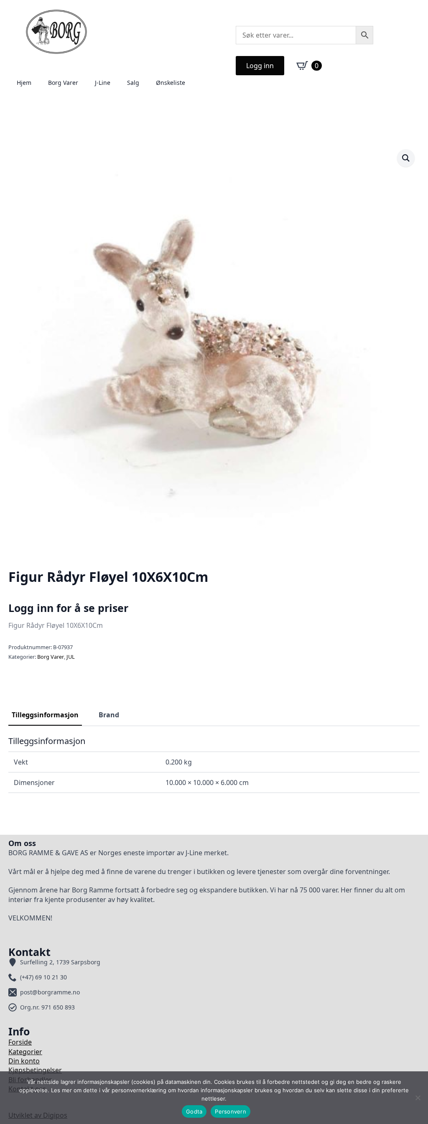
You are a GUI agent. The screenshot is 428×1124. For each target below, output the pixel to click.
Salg (133, 83)
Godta (194, 1111)
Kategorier (25, 1051)
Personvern (230, 1111)
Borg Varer (63, 83)
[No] (417, 1097)
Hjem (24, 83)
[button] (406, 158)
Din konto (24, 1060)
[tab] (45, 714)
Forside (20, 1042)
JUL (70, 656)
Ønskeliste (170, 83)
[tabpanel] (214, 764)
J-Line (102, 83)
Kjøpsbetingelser (35, 1070)
